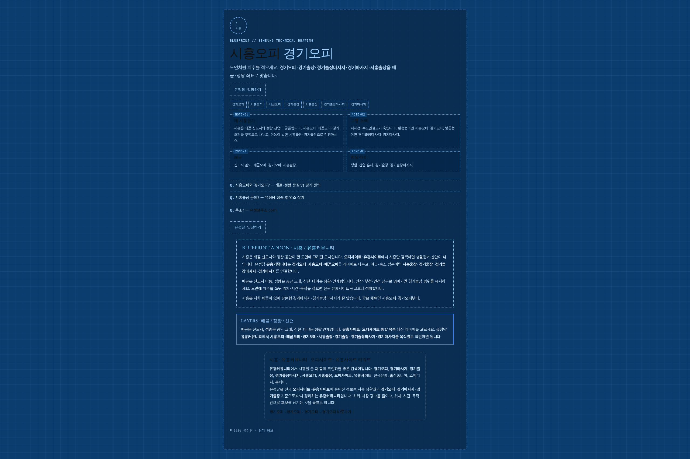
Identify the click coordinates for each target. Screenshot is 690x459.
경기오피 (277, 411)
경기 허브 (265, 430)
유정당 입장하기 (247, 89)
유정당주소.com (263, 210)
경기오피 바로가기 (336, 411)
